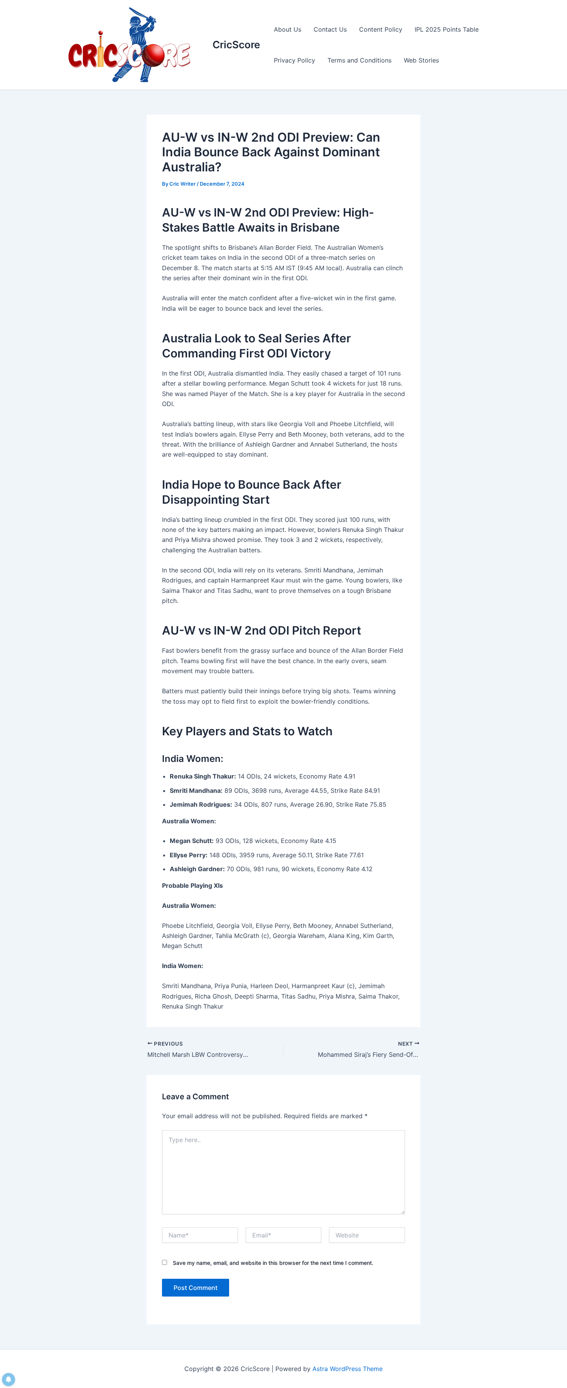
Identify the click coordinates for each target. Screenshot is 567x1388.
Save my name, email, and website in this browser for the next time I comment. (273, 1262)
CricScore (236, 45)
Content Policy (380, 29)
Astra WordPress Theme (347, 1369)
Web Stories (421, 60)
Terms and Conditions (359, 60)
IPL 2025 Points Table (447, 29)
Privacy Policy (294, 60)
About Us (287, 29)
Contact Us (330, 29)
